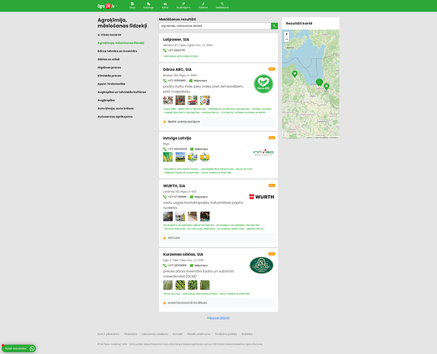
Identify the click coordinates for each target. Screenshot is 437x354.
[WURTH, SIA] (168, 216)
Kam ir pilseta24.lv (108, 334)
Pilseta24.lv (130, 334)
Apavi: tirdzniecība (111, 84)
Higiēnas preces (109, 67)
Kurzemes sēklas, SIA (183, 254)
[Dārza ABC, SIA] (168, 100)
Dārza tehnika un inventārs (117, 51)
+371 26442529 (177, 149)
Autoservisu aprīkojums (115, 117)
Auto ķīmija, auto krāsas (115, 108)
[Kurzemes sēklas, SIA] (168, 285)
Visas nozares (110, 35)
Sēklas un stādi (109, 59)
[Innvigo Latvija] (168, 157)
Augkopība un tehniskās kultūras (122, 92)
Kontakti (177, 334)
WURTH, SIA (174, 186)
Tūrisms (203, 7)
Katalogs (149, 7)
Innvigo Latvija (177, 138)
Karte (165, 7)
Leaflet (309, 137)
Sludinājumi (183, 7)
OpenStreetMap (321, 137)
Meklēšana (222, 7)
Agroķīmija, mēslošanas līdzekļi (121, 43)
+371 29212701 (176, 50)
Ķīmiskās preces (109, 76)
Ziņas (132, 7)
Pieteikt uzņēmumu (198, 334)
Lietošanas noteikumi (155, 334)
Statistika (247, 334)
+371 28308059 (177, 265)
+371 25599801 (176, 80)
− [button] (287, 39)
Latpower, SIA (176, 39)
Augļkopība (106, 100)
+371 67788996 (177, 197)
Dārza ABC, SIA (177, 69)
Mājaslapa (200, 80)
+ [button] (287, 34)
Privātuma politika (226, 334)
